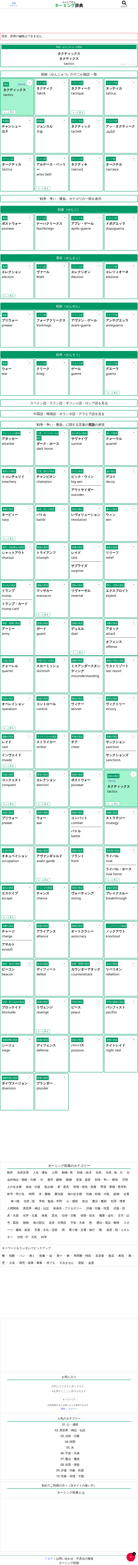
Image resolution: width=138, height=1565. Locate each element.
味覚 (45, 1215)
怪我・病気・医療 (85, 1187)
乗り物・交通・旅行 (82, 1230)
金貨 (91, 1263)
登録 (14, 3)
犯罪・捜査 (118, 1201)
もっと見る (8, 111)
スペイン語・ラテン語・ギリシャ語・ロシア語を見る (69, 403)
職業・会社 (106, 1215)
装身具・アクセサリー (68, 1208)
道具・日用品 (58, 1223)
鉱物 (117, 1194)
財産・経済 (84, 1172)
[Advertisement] (69, 21)
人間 (55, 1172)
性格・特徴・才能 (98, 1194)
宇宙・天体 (78, 1223)
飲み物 (49, 1187)
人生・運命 (40, 1172)
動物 (69, 1180)
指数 (12, 1256)
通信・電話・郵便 (108, 1223)
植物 (26, 1223)
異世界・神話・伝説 (36, 1208)
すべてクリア (69, 1399)
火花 (12, 1263)
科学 (44, 1237)
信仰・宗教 (69, 1215)
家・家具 (64, 1187)
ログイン (14, 5)
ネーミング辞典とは (71, 1492)
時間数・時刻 (83, 1256)
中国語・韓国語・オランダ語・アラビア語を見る (69, 414)
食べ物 (15, 1201)
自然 (99, 1172)
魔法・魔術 (99, 1201)
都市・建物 (55, 1180)
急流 (111, 1256)
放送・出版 (33, 1187)
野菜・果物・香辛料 (114, 1187)
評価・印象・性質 (98, 1208)
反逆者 (100, 1256)
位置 (126, 1194)
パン (22, 1256)
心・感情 (72, 1201)
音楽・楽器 (83, 1180)
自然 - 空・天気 (27, 1237)
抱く (32, 1256)
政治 (85, 1201)
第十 (60, 1256)
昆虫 (55, 1215)
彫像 (42, 1256)
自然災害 (23, 1172)
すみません (67, 1263)
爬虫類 (59, 1194)
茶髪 (81, 1263)
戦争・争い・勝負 (107, 1180)
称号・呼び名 (16, 1194)
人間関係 (13, 1208)
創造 (121, 1256)
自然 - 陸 (29, 1201)
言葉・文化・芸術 (46, 1230)
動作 (10, 1172)
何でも (51, 1263)
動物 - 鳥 (67, 1172)
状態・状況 (88, 1215)
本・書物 (45, 1194)
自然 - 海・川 (114, 1172)
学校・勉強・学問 (51, 1201)
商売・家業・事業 (31, 1263)
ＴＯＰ (49, 1559)
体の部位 (39, 1223)
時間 (32, 1194)
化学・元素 (30, 1215)
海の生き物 (75, 1194)
